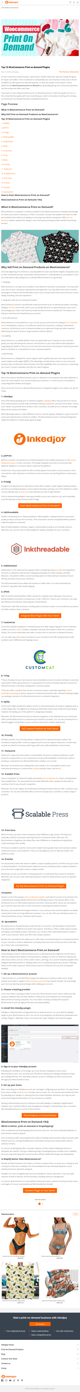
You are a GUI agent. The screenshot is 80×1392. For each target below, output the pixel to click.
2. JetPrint (5, 128)
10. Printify (5, 164)
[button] (40, 1368)
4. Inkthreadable (7, 137)
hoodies (59, 570)
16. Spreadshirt (7, 192)
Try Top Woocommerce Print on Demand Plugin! (40, 886)
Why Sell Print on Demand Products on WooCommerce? (29, 114)
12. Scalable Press (8, 173)
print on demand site (50, 778)
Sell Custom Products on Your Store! (40, 728)
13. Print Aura (6, 178)
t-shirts (18, 629)
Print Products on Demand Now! (40, 1115)
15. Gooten (5, 187)
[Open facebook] (2, 1380)
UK (60, 768)
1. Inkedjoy (5, 123)
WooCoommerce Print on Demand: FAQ (21, 199)
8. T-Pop (4, 155)
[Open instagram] (6, 1380)
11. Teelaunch (6, 169)
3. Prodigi (5, 132)
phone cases (24, 492)
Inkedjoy (47, 401)
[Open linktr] (22, 1380)
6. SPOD (4, 146)
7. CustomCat (6, 151)
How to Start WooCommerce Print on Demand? (25, 195)
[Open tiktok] (14, 1380)
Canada (35, 768)
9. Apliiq (4, 160)
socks (26, 1092)
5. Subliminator (7, 141)
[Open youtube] (10, 1380)
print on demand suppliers (34, 897)
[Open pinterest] (18, 1380)
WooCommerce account (36, 981)
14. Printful (5, 183)
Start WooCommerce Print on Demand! (40, 505)
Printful (11, 307)
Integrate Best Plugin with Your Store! (40, 615)
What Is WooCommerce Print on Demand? (23, 109)
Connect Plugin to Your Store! (40, 1190)
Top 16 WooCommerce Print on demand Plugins (25, 118)
